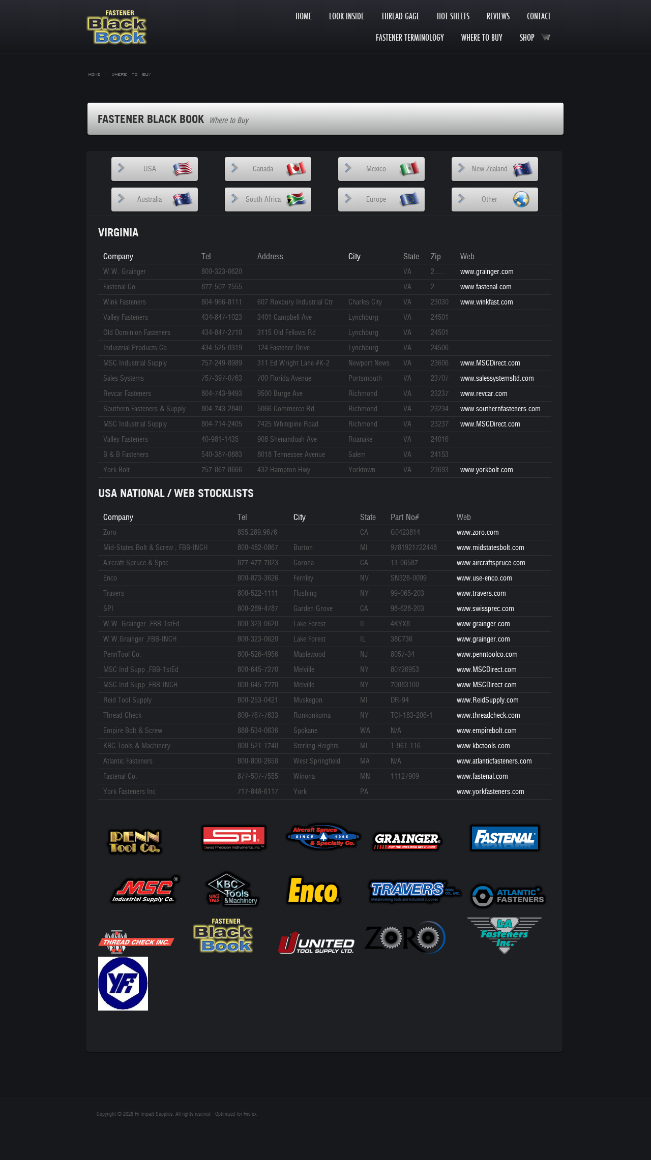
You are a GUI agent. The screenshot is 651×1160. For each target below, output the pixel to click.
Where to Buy (481, 37)
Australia (149, 199)
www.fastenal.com (486, 287)
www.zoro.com (478, 532)
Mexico (376, 169)
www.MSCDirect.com (490, 363)
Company (118, 256)
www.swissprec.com (485, 608)
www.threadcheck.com (488, 715)
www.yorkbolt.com (486, 470)
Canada (263, 169)
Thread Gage (400, 16)
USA (149, 169)
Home (303, 16)
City (354, 256)
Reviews (498, 16)
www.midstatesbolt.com (490, 547)
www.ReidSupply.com (488, 700)
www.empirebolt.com (487, 730)
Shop (530, 37)
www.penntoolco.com (487, 654)
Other (489, 199)
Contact (539, 16)
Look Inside (346, 16)
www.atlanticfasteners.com (494, 761)
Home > (97, 73)
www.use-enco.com (484, 578)
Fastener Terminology (410, 37)
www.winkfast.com (486, 302)
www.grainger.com (487, 271)
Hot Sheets (453, 16)
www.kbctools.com (483, 746)
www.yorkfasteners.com (490, 791)
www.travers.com (481, 593)
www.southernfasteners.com (500, 409)
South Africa (263, 199)
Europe (376, 199)
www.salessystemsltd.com (497, 378)
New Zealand (490, 169)
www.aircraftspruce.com (491, 563)
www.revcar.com (484, 393)
